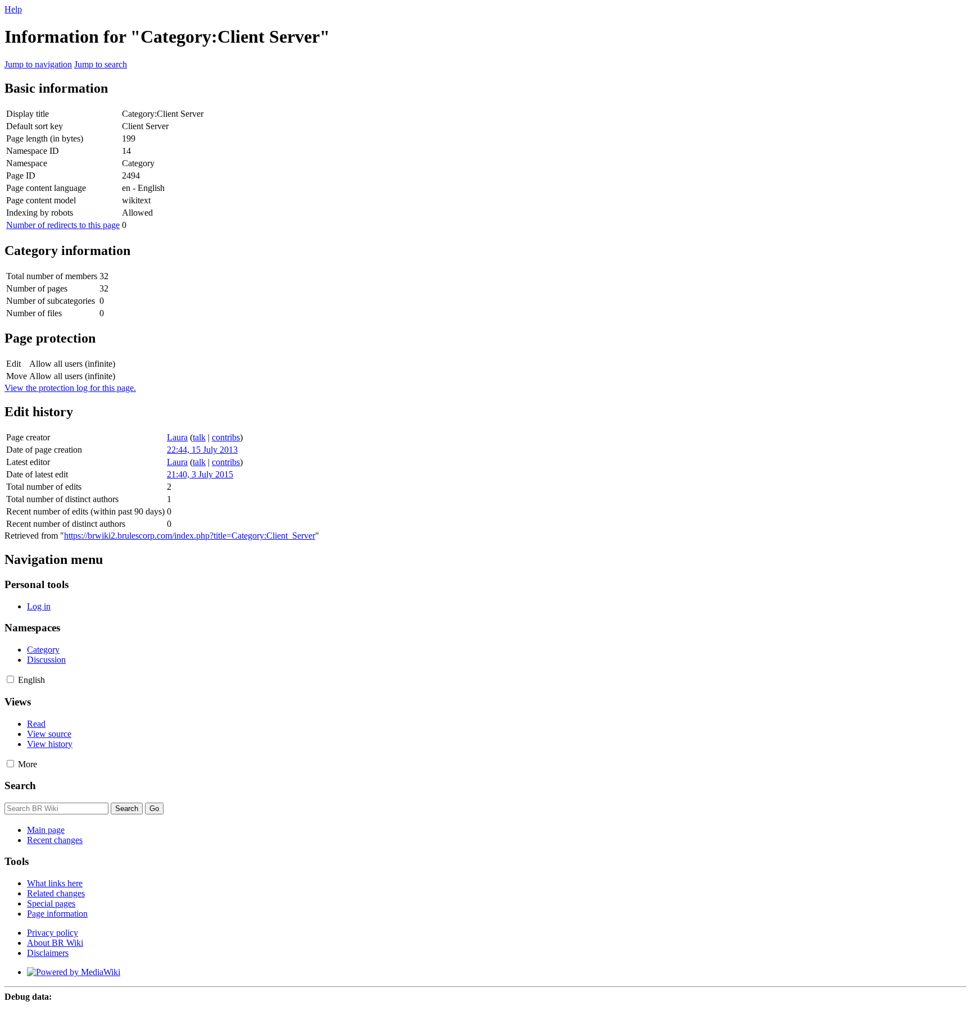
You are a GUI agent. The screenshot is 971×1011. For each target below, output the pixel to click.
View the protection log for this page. (70, 388)
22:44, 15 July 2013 (202, 449)
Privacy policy (52, 932)
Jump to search (100, 64)
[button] (10, 679)
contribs (226, 437)
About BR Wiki (55, 943)
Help (13, 9)
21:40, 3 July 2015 (200, 474)
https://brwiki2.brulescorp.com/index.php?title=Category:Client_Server (189, 535)
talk (199, 437)
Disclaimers (48, 953)
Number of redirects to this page (63, 225)
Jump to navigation (38, 64)
